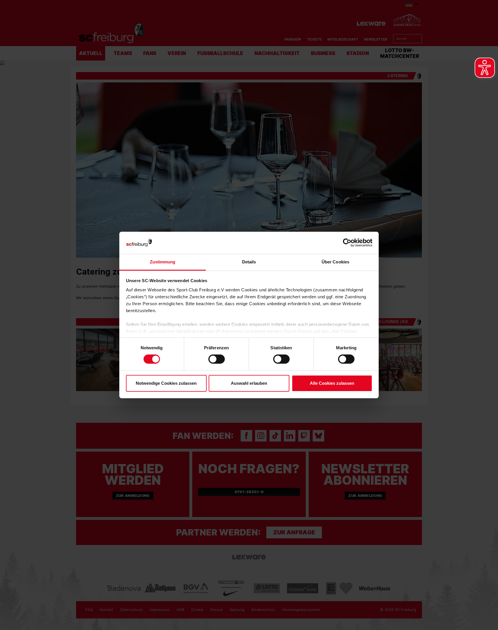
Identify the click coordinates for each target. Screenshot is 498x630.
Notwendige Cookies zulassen (166, 383)
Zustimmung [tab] (163, 261)
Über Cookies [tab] (335, 261)
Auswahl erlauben (249, 383)
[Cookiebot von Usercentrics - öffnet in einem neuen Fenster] (347, 242)
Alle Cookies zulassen (332, 383)
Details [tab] (249, 261)
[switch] (216, 359)
